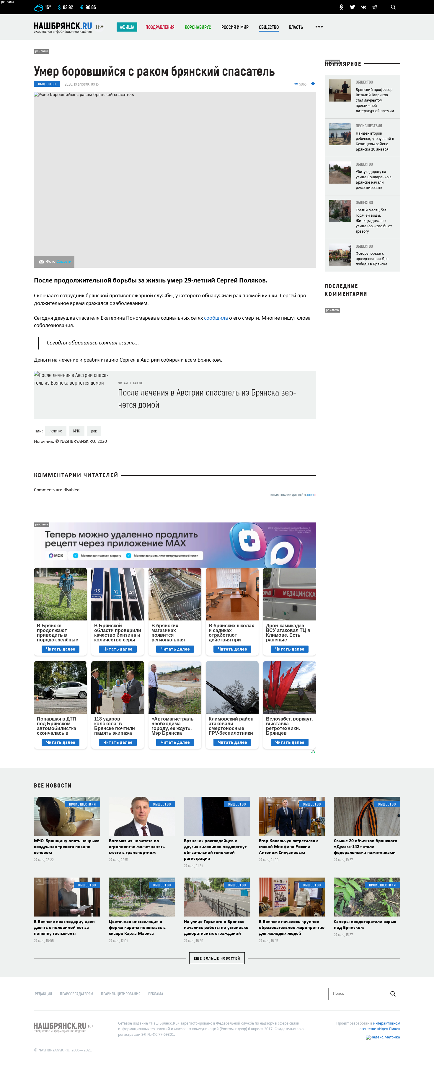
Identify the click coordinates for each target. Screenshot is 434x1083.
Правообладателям (76, 993)
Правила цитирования (121, 993)
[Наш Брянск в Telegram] (374, 7)
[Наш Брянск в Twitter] (352, 7)
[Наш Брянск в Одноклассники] (341, 7)
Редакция (43, 993)
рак (94, 430)
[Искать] (393, 994)
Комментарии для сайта (293, 495)
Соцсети (63, 261)
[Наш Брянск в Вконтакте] (363, 7)
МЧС (76, 430)
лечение (56, 430)
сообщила (216, 318)
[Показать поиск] (393, 7)
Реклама (155, 993)
